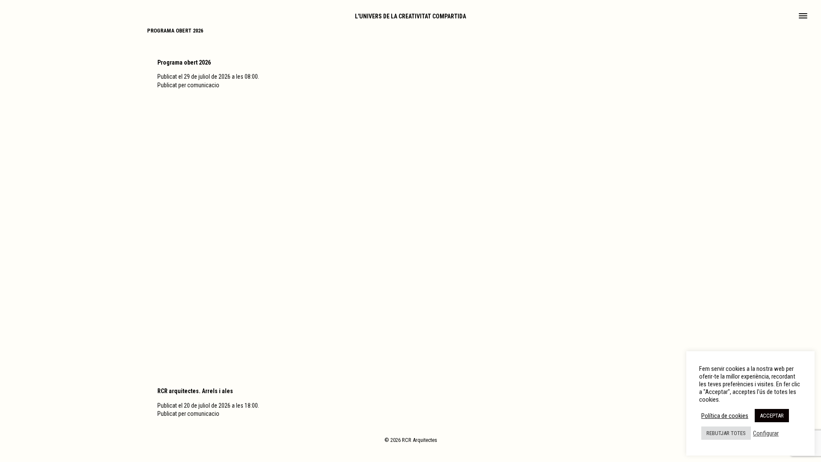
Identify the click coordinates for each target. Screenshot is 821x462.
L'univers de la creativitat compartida (410, 16)
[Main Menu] (803, 16)
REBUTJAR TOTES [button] (726, 433)
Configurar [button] (766, 433)
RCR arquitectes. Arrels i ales (195, 391)
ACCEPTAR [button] (772, 415)
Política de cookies (724, 416)
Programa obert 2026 (175, 30)
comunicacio (203, 85)
